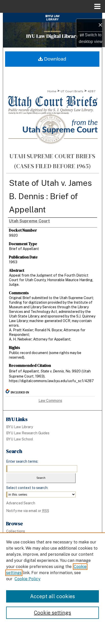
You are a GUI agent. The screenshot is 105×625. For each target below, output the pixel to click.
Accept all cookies (52, 596)
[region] (52, 578)
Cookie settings (52, 613)
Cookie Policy (28, 578)
